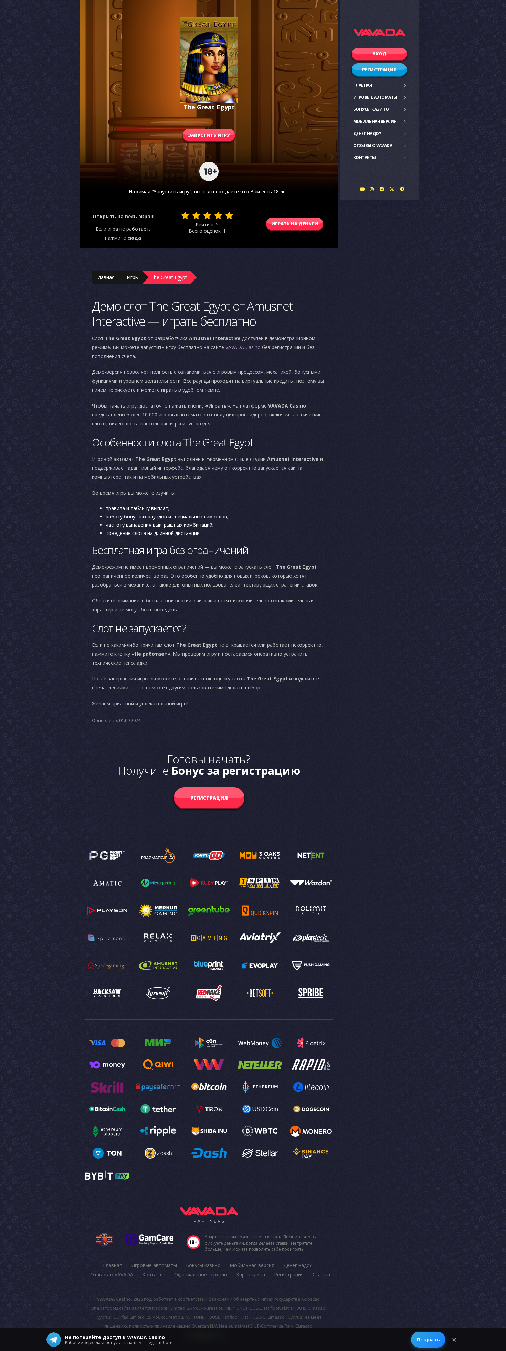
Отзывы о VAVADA (372, 145)
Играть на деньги (294, 224)
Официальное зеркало (200, 1274)
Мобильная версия (375, 121)
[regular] (207, 215)
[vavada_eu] (392, 189)
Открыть (428, 1339)
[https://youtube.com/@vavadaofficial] (362, 189)
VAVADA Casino (243, 347)
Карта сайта (250, 1274)
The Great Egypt (169, 277)
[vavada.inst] (372, 189)
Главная (362, 85)
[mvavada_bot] (402, 189)
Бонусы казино (371, 109)
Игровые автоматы (375, 97)
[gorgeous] (229, 215)
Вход (379, 54)
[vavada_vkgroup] (382, 189)
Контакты (364, 157)
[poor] (196, 215)
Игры (133, 277)
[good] (218, 215)
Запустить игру (209, 135)
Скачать (322, 1274)
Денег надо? (367, 133)
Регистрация (379, 69)
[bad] (185, 215)
